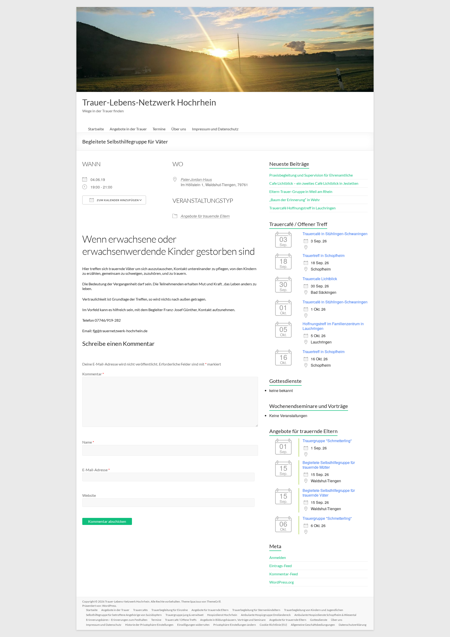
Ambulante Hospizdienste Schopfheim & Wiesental (325, 615)
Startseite (96, 129)
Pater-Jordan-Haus (196, 179)
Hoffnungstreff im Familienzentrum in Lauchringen (333, 326)
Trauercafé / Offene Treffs (180, 620)
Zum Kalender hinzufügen (117, 200)
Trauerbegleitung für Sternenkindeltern (256, 610)
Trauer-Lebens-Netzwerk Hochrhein (149, 102)
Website (89, 495)
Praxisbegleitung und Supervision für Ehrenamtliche (311, 175)
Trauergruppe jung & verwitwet (184, 615)
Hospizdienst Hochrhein (222, 615)
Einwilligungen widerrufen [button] (193, 624)
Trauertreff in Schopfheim (324, 255)
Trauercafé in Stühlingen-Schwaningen (335, 233)
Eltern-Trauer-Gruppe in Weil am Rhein (300, 191)
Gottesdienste (318, 620)
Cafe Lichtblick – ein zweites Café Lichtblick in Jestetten (313, 183)
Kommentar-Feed (283, 574)
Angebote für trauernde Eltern (205, 216)
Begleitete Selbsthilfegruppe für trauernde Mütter (329, 465)
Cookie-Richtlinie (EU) (273, 624)
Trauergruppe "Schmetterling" (327, 440)
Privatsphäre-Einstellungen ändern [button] (234, 624)
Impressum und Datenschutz (215, 129)
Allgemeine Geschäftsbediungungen (313, 624)
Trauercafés (140, 610)
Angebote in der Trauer (128, 129)
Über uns (178, 129)
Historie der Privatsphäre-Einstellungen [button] (149, 624)
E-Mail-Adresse (96, 469)
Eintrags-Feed (280, 565)
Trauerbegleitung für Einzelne (169, 610)
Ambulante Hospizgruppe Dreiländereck (266, 615)
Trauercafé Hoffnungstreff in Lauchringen (302, 208)
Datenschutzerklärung (352, 624)
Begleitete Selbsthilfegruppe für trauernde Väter (329, 493)
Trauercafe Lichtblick (320, 278)
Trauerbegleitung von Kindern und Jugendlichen (313, 610)
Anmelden (277, 557)
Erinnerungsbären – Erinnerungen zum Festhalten (116, 620)
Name (88, 442)
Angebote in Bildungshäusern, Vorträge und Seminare (233, 620)
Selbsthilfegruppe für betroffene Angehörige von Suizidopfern (124, 615)
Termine (159, 129)
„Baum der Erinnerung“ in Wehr (294, 199)
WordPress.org (281, 582)
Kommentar (93, 374)
